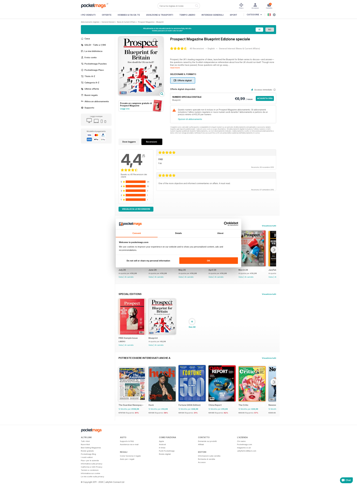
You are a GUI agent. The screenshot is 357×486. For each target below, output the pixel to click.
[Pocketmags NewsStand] (95, 5)
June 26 (153, 270)
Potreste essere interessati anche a (144, 357)
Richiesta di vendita (206, 459)
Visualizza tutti (269, 226)
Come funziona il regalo (130, 456)
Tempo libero (187, 15)
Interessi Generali (213, 15)
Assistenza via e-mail (129, 444)
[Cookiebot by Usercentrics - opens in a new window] (226, 224)
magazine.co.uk (244, 448)
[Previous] (120, 382)
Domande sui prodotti (207, 441)
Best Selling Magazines (91, 448)
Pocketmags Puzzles (96, 63)
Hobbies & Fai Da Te (129, 15)
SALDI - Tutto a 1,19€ (95, 45)
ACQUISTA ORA (265, 98)
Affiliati (201, 444)
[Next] (274, 249)
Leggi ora (124, 108)
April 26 (212, 270)
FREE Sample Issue (128, 338)
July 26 (122, 270)
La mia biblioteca (93, 51)
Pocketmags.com (244, 444)
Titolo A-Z (90, 76)
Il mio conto (91, 57)
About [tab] (220, 233)
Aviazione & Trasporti (159, 15)
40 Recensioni (197, 48)
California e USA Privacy (91, 467)
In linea (162, 448)
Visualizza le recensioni (136, 209)
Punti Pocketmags (167, 451)
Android (162, 444)
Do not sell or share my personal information (148, 260)
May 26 (182, 270)
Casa (87, 38)
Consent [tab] (136, 233)
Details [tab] (178, 233)
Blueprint (160, 22)
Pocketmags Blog (88, 454)
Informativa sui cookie (90, 473)
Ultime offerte (92, 89)
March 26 (243, 270)
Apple (161, 441)
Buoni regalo (91, 95)
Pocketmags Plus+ (94, 70)
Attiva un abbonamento (97, 101)
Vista (121, 277)
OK (208, 260)
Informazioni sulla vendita (209, 456)
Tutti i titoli (85, 441)
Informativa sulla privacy (91, 464)
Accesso (202, 462)
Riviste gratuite (87, 451)
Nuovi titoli (85, 444)
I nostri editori (87, 457)
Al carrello (129, 277)
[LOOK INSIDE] (141, 94)
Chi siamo (241, 441)
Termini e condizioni (89, 470)
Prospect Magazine (146, 22)
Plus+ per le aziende (90, 460)
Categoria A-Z (92, 82)
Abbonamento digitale (90, 22)
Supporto (89, 107)
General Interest (108, 22)
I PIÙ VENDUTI (88, 15)
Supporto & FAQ (127, 441)
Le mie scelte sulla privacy (92, 476)
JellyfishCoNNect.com (246, 451)
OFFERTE (106, 15)
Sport (233, 15)
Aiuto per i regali (127, 459)
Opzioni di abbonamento (190, 119)
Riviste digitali (165, 454)
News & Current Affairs (126, 22)
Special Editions (130, 294)
